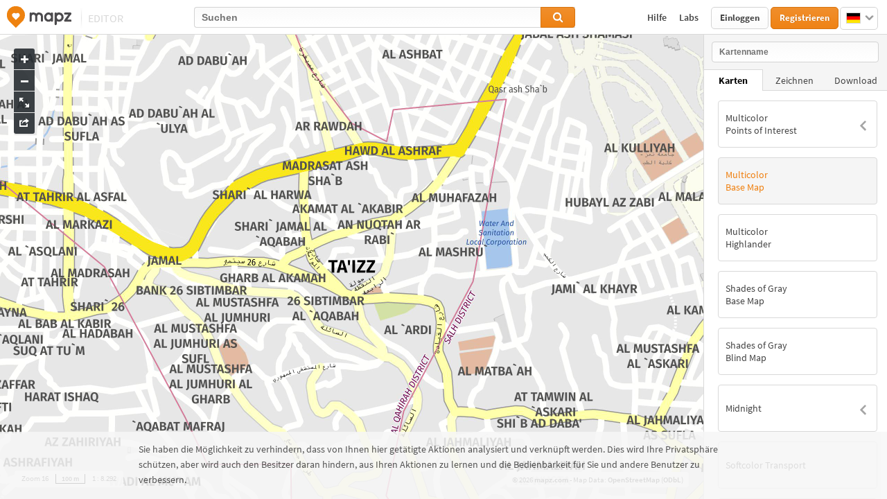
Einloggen (739, 18)
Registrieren (804, 18)
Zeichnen (794, 80)
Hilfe (658, 17)
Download (855, 80)
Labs (690, 17)
